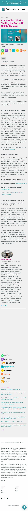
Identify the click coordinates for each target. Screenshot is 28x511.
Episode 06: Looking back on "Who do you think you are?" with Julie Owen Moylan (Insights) (13, 417)
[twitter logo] (2, 305)
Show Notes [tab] (5, 61)
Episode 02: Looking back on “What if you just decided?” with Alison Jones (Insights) (13, 398)
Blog (2, 490)
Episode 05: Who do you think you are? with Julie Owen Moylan (13, 413)
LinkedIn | (3, 194)
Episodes (3, 486)
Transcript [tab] (12, 61)
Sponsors (17, 486)
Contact (16, 488)
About (2, 488)
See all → (3, 429)
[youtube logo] (6, 305)
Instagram (8, 194)
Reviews (3, 492)
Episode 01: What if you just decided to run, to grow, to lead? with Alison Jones (13, 393)
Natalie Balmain (6, 259)
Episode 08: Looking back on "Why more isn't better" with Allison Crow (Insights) (13, 426)
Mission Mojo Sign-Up (21, 183)
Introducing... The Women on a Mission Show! (11, 389)
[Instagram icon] (4, 498)
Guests (16, 490)
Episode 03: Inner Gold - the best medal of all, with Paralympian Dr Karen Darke (12, 403)
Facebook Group (5, 189)
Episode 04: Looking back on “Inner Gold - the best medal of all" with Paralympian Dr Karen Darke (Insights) (13, 408)
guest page (12, 149)
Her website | (15, 192)
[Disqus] (14, 328)
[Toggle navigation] (23, 9)
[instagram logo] (4, 305)
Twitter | (21, 192)
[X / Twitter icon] (7, 498)
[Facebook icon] (2, 498)
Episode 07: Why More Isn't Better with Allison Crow (12, 421)
